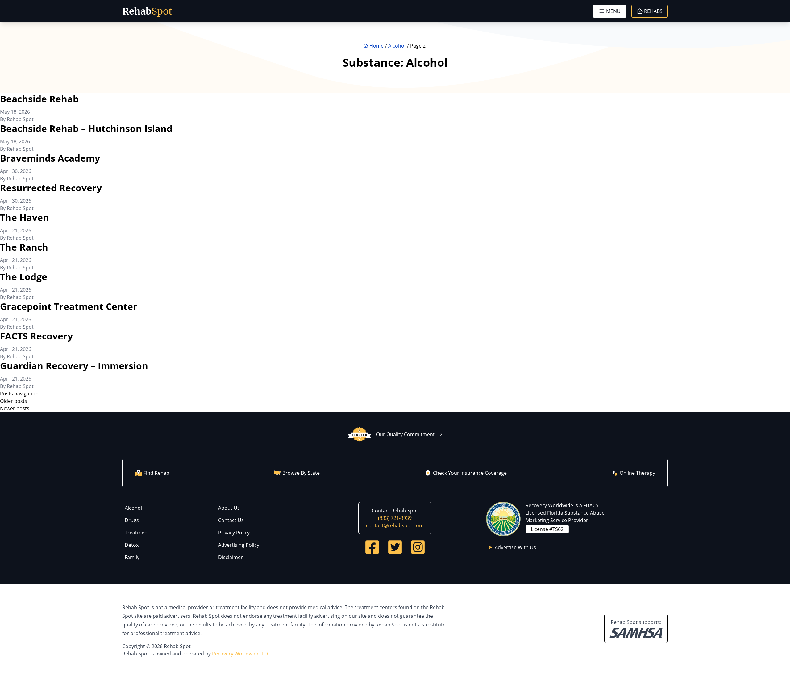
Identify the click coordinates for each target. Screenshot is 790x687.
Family (132, 557)
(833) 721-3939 (395, 518)
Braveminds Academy (50, 158)
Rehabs (653, 11)
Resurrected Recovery (51, 187)
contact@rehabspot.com (395, 525)
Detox (132, 545)
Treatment (137, 532)
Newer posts (14, 408)
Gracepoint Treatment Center (68, 306)
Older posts (13, 401)
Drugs (132, 520)
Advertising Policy (238, 545)
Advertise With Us (515, 547)
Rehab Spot (20, 119)
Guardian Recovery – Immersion (74, 365)
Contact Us (231, 520)
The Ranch (24, 247)
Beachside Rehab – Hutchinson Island (86, 128)
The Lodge (23, 276)
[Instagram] (418, 547)
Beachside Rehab (39, 98)
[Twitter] (395, 547)
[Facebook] (372, 547)
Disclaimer (230, 557)
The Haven (24, 217)
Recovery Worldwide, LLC (241, 653)
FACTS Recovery (36, 336)
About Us (229, 507)
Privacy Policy (234, 532)
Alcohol (133, 507)
